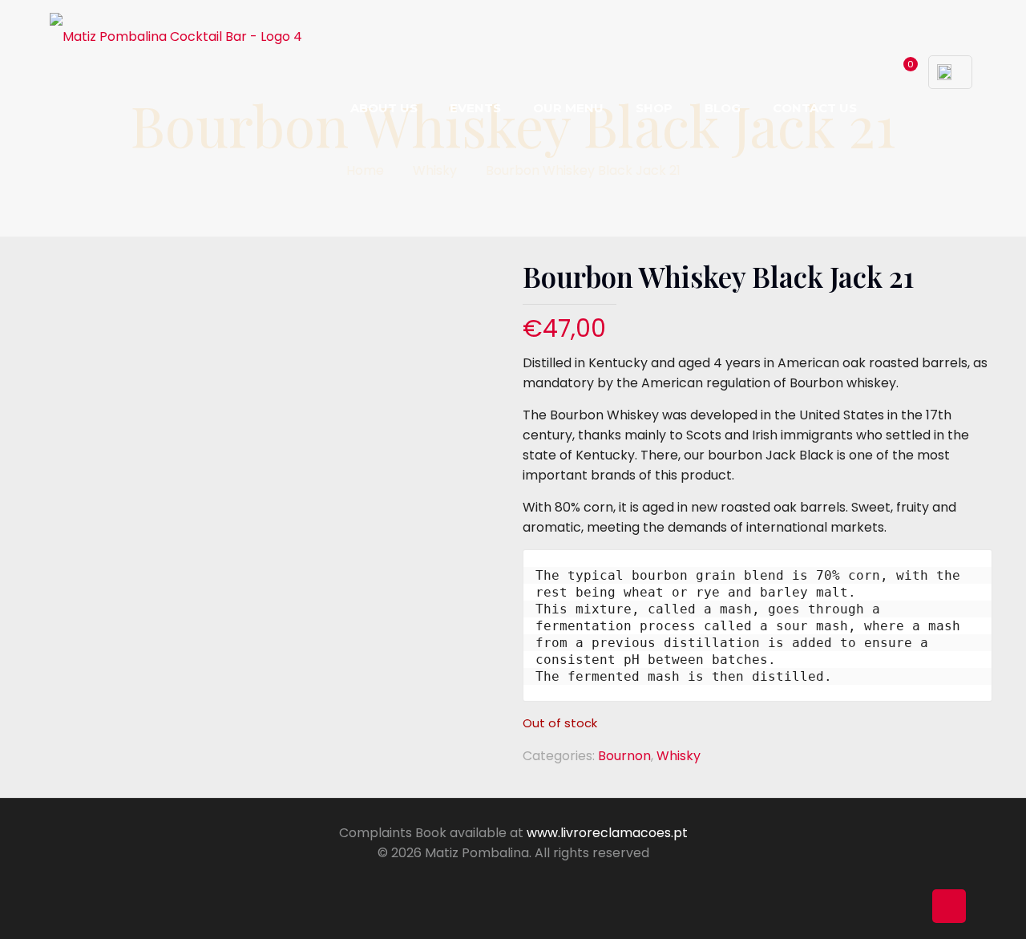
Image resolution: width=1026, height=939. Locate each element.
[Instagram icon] (530, 880)
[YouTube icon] (513, 880)
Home (365, 170)
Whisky (435, 170)
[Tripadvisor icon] (547, 880)
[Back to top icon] (949, 906)
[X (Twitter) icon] (497, 880)
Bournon (624, 756)
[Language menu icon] (950, 72)
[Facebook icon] (480, 880)
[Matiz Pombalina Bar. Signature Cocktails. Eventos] (176, 36)
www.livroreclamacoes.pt (607, 833)
